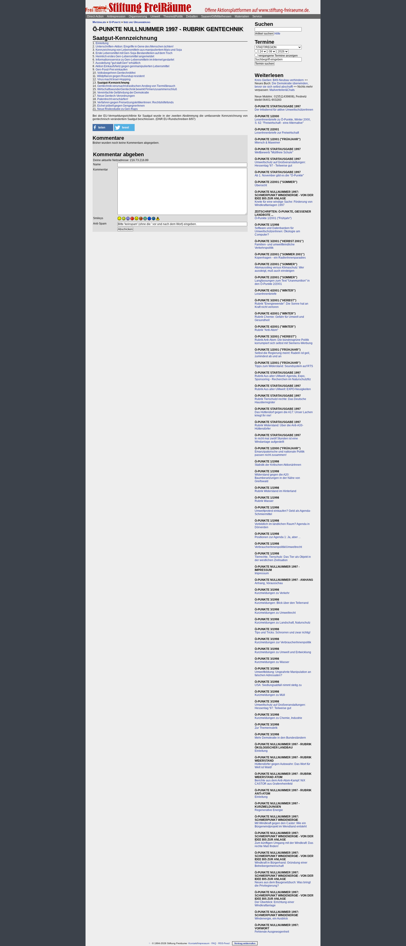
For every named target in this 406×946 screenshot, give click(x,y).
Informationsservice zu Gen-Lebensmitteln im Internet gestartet (135, 59)
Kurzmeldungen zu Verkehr (272, 593)
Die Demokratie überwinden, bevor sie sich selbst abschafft (281, 85)
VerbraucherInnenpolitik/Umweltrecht (278, 547)
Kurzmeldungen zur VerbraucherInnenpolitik (283, 642)
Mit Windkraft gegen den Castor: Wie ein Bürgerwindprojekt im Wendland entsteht (281, 825)
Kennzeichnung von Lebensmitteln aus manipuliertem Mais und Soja (139, 49)
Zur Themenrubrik (266, 727)
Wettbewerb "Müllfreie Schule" (274, 152)
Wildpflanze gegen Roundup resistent (120, 76)
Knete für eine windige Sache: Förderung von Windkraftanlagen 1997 (283, 203)
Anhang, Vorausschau (269, 583)
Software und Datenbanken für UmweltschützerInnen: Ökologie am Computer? (277, 231)
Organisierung (138, 16)
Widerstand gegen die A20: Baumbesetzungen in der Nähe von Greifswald (277, 478)
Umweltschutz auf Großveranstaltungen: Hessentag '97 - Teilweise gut (280, 164)
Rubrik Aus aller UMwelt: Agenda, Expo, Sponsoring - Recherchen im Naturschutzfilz (283, 377)
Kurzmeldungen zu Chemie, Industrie (278, 718)
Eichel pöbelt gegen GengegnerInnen (121, 105)
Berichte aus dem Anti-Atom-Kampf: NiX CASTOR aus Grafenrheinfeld (280, 782)
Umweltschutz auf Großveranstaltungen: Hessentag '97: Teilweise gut (280, 706)
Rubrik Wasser (264, 501)
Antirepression (116, 16)
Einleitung (102, 43)
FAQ (213, 943)
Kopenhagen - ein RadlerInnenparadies (280, 257)
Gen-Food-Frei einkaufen (112, 69)
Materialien (242, 16)
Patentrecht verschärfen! (112, 99)
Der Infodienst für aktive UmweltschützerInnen (284, 109)
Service (257, 16)
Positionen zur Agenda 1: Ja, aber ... (278, 537)
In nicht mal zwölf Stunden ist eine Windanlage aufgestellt (276, 440)
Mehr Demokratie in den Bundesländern (280, 737)
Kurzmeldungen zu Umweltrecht (275, 612)
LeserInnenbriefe (266, 293)
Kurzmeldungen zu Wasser (272, 662)
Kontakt (192, 943)
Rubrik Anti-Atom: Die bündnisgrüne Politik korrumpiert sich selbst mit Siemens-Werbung (283, 341)
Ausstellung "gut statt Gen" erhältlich (118, 63)
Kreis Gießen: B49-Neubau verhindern (279, 80)
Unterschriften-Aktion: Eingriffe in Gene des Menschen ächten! (134, 46)
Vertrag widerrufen (244, 943)
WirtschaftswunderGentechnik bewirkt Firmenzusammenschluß (137, 89)
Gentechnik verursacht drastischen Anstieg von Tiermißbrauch (136, 86)
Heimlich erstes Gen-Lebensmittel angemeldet (125, 56)
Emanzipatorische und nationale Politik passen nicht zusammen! (279, 453)
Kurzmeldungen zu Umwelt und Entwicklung (283, 652)
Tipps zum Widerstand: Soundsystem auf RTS (284, 366)
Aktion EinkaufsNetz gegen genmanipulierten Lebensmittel (132, 66)
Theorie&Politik (173, 16)
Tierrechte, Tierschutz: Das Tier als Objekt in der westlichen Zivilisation (283, 558)
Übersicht (261, 185)
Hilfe (277, 33)
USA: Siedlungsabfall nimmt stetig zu (278, 685)
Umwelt (155, 16)
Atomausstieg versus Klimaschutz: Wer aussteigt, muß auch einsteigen (279, 269)
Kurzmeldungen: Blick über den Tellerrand (281, 603)
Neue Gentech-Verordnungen (116, 95)
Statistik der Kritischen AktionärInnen (278, 464)
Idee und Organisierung (137, 22)
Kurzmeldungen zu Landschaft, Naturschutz (282, 622)
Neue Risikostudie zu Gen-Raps (117, 109)
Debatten (192, 16)
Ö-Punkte (115, 22)
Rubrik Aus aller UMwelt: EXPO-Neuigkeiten (283, 389)
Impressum (262, 573)
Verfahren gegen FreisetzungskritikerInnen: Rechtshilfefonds (135, 102)
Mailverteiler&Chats (282, 90)
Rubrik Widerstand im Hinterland (275, 491)
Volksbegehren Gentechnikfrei (116, 72)
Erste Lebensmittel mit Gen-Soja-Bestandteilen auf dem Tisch (134, 53)
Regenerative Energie (269, 810)
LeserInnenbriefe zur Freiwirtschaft (277, 132)
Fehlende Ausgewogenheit (272, 931)
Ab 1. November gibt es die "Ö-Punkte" (279, 175)
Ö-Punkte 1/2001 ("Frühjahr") (273, 218)
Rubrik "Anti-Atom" (266, 330)
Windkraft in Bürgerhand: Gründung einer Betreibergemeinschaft (281, 864)
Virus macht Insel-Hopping (114, 79)
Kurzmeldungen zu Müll (270, 695)
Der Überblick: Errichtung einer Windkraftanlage (274, 903)
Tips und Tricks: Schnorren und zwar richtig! (282, 632)
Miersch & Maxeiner (267, 142)
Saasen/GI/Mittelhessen (216, 16)
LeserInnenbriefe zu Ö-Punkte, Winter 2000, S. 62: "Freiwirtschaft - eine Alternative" (283, 121)
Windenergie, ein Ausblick (271, 918)
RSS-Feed (224, 943)
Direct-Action (95, 16)
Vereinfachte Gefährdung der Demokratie (123, 92)
